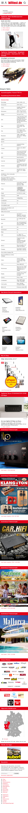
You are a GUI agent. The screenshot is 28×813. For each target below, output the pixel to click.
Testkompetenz (6, 782)
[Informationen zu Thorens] (18, 682)
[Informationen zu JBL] (10, 675)
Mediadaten (6, 796)
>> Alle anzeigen (5, 30)
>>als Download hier (6, 390)
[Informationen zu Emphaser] (11, 668)
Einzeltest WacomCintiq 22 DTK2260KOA (5, 310)
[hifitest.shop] (17, 705)
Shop (4, 779)
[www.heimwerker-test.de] (21, 698)
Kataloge (5, 788)
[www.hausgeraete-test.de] (14, 698)
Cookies (5, 800)
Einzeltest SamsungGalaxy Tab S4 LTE (20, 309)
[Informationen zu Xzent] (10, 686)
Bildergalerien (6, 786)
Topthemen (5, 790)
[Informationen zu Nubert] (14, 679)
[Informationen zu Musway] (7, 678)
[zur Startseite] (15, 3)
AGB (4, 797)
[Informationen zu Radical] (4, 683)
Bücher (4, 780)
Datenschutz (6, 799)
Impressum (5, 794)
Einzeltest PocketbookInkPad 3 (18, 329)
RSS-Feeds (5, 789)
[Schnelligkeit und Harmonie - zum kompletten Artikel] (14, 77)
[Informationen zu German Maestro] (7, 672)
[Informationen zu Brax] (23, 663)
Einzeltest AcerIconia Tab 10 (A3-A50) (6, 329)
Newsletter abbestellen (7, 775)
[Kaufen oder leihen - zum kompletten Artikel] (14, 41)
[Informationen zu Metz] (23, 675)
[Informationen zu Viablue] (24, 683)
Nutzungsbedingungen (8, 803)
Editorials (5, 792)
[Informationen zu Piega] (21, 679)
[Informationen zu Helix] (21, 672)
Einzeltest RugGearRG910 (4, 348)
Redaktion (5, 783)
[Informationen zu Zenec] (17, 686)
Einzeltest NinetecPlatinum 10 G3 (19, 348)
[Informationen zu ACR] (4, 664)
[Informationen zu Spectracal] (11, 682)
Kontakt (5, 802)
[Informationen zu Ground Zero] (14, 671)
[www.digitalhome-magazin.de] (7, 698)
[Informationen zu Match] (16, 674)
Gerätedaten (6, 785)
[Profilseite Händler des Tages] (14, 753)
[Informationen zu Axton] (16, 663)
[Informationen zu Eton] (23, 668)
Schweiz (6, 739)
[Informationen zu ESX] (17, 668)
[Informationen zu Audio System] (9, 664)
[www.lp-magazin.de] (10, 705)
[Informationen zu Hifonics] (5, 674)
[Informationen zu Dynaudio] (4, 667)
